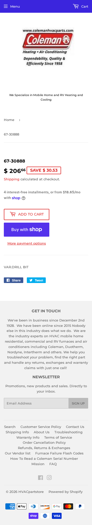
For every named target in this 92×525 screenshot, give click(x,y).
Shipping (11, 179)
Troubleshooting (68, 432)
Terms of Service (58, 437)
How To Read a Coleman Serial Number (44, 458)
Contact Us (75, 427)
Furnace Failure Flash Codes (59, 453)
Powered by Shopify (66, 492)
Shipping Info (17, 432)
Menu (15, 6)
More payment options (26, 243)
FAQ (53, 464)
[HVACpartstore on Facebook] (40, 478)
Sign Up (78, 403)
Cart (84, 6)
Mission (37, 464)
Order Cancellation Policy (44, 442)
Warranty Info (27, 437)
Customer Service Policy (40, 427)
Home (9, 120)
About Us (42, 432)
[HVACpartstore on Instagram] (49, 478)
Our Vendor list (17, 453)
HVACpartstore (31, 492)
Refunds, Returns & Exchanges (44, 448)
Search (10, 427)
